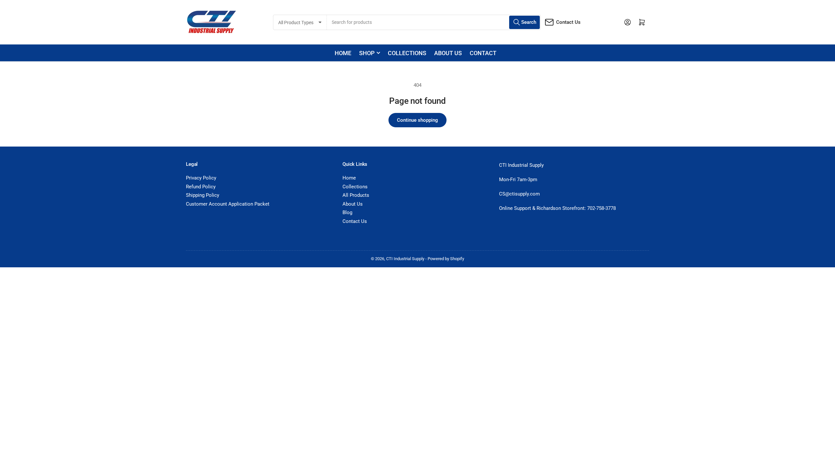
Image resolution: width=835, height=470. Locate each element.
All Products (355, 195)
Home (343, 53)
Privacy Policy (201, 178)
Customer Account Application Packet (227, 204)
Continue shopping (417, 120)
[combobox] (434, 22)
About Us (352, 204)
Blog (347, 212)
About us (448, 53)
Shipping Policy (202, 195)
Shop (366, 53)
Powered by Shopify (446, 258)
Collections (407, 53)
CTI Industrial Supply (405, 258)
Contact (483, 53)
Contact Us (568, 22)
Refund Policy (201, 187)
